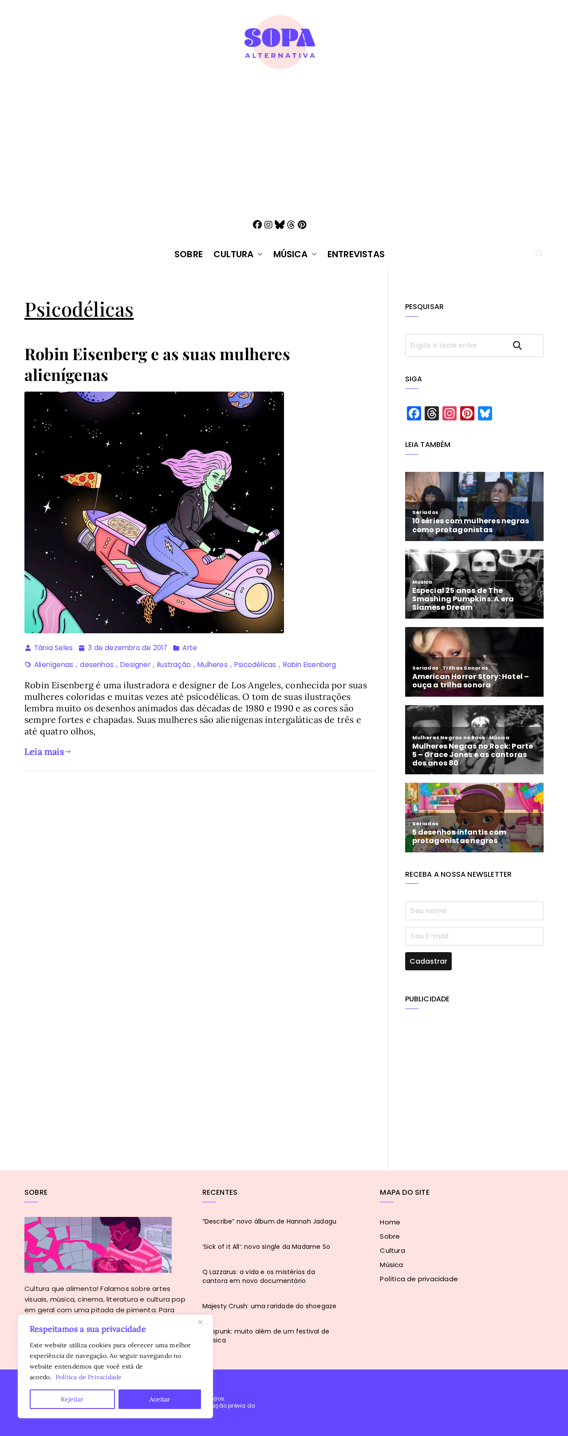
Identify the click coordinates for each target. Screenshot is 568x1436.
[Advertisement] (284, 137)
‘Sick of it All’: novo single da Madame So (266, 1246)
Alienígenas (53, 664)
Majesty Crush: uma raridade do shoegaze (269, 1306)
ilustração (174, 664)
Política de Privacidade (88, 1377)
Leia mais (44, 751)
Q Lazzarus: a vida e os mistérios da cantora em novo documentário (258, 1276)
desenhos (97, 664)
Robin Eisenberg (309, 664)
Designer (135, 664)
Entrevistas (356, 254)
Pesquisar (525, 345)
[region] (115, 1366)
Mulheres (212, 664)
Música (290, 254)
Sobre (188, 254)
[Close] (203, 1322)
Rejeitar (72, 1399)
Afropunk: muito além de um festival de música (266, 1336)
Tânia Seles (53, 647)
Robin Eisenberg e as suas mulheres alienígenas (157, 364)
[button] (258, 254)
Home (390, 1222)
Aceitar (160, 1399)
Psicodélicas (255, 664)
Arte (189, 647)
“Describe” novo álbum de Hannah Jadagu (269, 1221)
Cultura (233, 254)
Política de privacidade (419, 1278)
